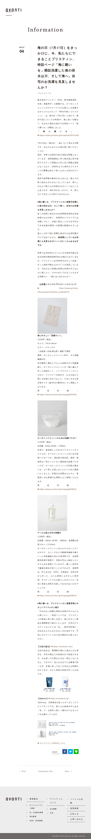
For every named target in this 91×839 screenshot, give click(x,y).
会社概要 (53, 809)
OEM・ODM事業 (36, 821)
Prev (24, 771)
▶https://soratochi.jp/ (58, 698)
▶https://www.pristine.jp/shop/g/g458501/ (57, 596)
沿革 (51, 813)
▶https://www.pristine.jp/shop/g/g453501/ (57, 489)
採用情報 (74, 808)
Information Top (45, 771)
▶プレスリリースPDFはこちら (51, 743)
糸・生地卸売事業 (36, 812)
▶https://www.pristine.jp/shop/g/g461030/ (57, 395)
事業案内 (34, 799)
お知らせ (74, 814)
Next (67, 771)
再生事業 (33, 816)
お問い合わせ (76, 819)
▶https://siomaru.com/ (62, 646)
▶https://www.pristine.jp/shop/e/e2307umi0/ (58, 135)
